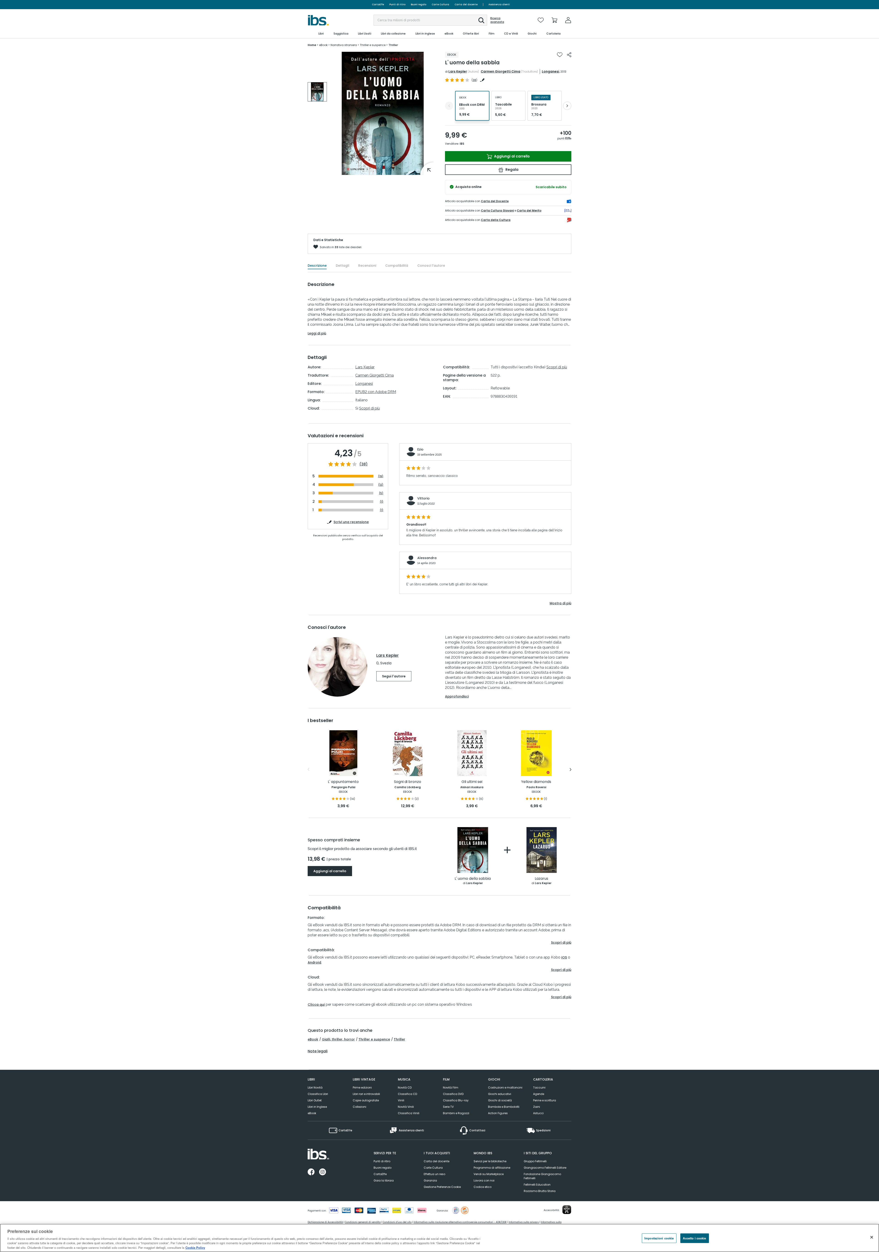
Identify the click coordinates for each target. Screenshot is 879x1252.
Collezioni (359, 1107)
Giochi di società (500, 1100)
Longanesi (550, 71)
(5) (381, 493)
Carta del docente (466, 4)
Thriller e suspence (374, 1039)
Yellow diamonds (536, 781)
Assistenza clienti (499, 4)
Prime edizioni (362, 1087)
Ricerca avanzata (497, 20)
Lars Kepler (457, 71)
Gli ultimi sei (471, 781)
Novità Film (450, 1087)
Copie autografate (366, 1100)
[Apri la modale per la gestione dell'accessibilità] (566, 1209)
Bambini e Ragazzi (456, 1113)
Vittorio (423, 498)
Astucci (538, 1113)
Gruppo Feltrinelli (535, 1161)
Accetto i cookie (694, 1238)
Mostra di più (560, 603)
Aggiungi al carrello (511, 156)
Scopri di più (369, 408)
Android (314, 962)
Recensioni (367, 265)
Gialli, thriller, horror (338, 1039)
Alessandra (427, 558)
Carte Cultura (440, 4)
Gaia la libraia (384, 1180)
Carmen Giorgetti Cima (500, 71)
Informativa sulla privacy (524, 1222)
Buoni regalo (418, 4)
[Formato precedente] (449, 106)
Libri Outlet (315, 1100)
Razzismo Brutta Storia (540, 1191)
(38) (363, 464)
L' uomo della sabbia (473, 878)
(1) (381, 502)
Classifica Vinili (408, 1113)
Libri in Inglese (317, 1107)
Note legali (318, 1051)
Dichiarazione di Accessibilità (325, 1222)
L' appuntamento (343, 781)
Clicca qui (316, 1004)
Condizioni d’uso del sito (397, 1222)
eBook (313, 1039)
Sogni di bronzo (407, 781)
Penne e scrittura (544, 1100)
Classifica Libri (318, 1094)
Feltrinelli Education (537, 1185)
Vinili (401, 1100)
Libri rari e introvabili (366, 1094)
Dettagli (342, 265)
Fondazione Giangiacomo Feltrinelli (542, 1176)
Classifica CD (407, 1094)
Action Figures (498, 1113)
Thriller (399, 1039)
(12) (380, 485)
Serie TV (448, 1107)
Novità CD (405, 1087)
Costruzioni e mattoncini (505, 1087)
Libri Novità (315, 1087)
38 (474, 80)
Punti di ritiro (397, 4)
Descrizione (317, 265)
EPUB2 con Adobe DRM (375, 392)
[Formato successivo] (567, 106)
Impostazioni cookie (659, 1238)
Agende (538, 1094)
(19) (380, 476)
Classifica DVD (453, 1094)
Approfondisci (457, 696)
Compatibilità (396, 265)
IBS (462, 144)
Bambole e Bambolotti (503, 1107)
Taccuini (539, 1087)
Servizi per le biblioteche (490, 1161)
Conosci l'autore (431, 265)
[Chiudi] (872, 1237)
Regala (511, 169)
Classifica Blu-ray (456, 1100)
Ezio (420, 449)
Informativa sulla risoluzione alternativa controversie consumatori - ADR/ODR (460, 1222)
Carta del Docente (495, 201)
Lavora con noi (484, 1180)
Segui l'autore (394, 676)
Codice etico (482, 1187)
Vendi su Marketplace (489, 1174)
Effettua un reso (434, 1174)
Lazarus (541, 878)
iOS (564, 957)
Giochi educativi (499, 1094)
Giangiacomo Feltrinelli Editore (545, 1168)
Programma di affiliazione (492, 1168)
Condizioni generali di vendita (363, 1222)
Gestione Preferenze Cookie (442, 1187)
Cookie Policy (195, 1247)
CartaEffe (378, 4)
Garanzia (430, 1180)
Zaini (536, 1107)
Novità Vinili (406, 1107)
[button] (481, 20)
